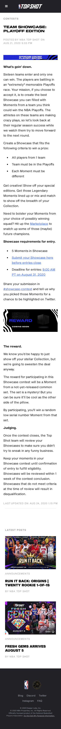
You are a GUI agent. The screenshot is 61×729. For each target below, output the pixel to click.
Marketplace (39, 223)
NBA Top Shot (29, 39)
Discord (31, 695)
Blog (20, 695)
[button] (6, 6)
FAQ (39, 700)
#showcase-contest (17, 289)
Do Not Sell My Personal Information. (39, 716)
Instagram (28, 700)
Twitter (43, 695)
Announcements (17, 574)
